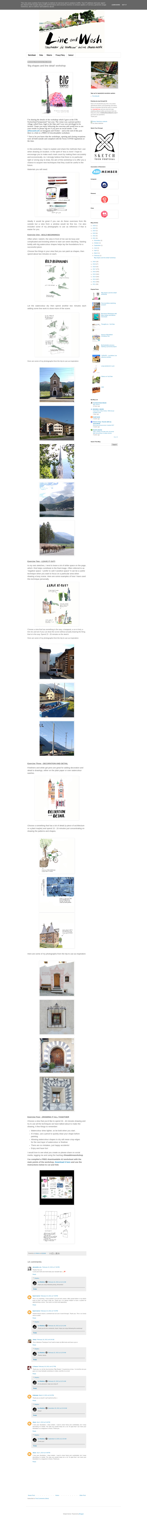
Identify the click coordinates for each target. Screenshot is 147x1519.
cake (102, 387)
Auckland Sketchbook (99, 403)
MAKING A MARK (98, 409)
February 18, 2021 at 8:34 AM (45, 1339)
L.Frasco (35, 1366)
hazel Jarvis (36, 1296)
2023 (94, 233)
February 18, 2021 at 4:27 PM (47, 1366)
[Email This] (50, 1253)
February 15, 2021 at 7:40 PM (49, 1311)
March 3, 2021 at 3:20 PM (46, 1395)
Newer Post (31, 1495)
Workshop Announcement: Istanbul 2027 (103, 425)
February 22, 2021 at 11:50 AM (57, 1352)
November (97, 240)
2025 (94, 228)
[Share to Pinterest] (59, 1253)
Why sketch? (96, 404)
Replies (37, 1278)
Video (41, 55)
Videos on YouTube (107, 376)
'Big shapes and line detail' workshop (105, 258)
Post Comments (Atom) (42, 1498)
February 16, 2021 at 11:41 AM (57, 1282)
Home (57, 1495)
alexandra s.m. (37, 1267)
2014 (94, 276)
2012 (94, 282)
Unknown (35, 1395)
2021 (94, 238)
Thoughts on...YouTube (108, 324)
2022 (94, 236)
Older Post (83, 1495)
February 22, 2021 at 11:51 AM (57, 1381)
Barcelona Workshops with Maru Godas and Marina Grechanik (109, 315)
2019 (94, 264)
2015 (94, 274)
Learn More (116, 5)
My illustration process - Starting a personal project (109, 345)
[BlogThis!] (52, 1253)
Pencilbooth (95, 96)
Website (49, 55)
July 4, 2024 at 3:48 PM (43, 1452)
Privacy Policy (60, 55)
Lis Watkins (41, 1282)
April (95, 250)
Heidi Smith (96, 417)
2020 (94, 261)
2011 (94, 284)
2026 (94, 225)
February (97, 255)
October (96, 243)
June (95, 248)
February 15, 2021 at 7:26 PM (51, 1267)
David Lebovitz (97, 430)
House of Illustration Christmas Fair (107, 335)
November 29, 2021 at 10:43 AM (57, 1408)
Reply (34, 1274)
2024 (94, 230)
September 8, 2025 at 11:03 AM (57, 1439)
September (97, 245)
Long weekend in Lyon (108, 366)
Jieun (34, 1422)
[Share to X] (54, 1253)
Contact (71, 55)
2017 (94, 269)
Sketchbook (32, 55)
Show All (116, 437)
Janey (34, 1339)
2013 (94, 279)
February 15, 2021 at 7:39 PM (49, 1296)
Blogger (81, 1514)
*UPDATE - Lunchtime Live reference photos (109, 356)
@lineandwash (33, 131)
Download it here (62, 1162)
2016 (94, 271)
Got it (124, 5)
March (96, 253)
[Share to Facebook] (57, 1253)
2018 (94, 266)
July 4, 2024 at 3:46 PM (43, 1422)
